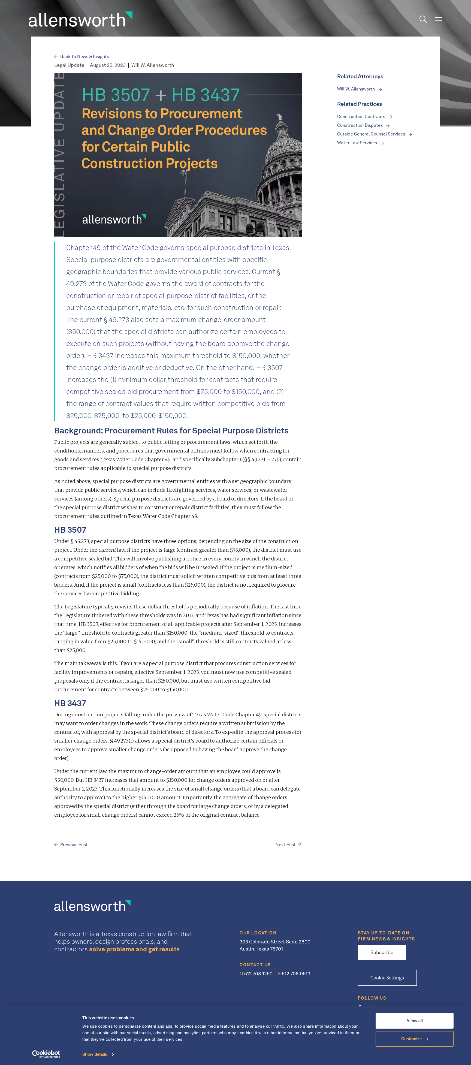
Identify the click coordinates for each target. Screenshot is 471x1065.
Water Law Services (357, 142)
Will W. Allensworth (356, 89)
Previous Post (74, 844)
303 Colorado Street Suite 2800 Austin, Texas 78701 (275, 945)
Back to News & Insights (84, 56)
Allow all (414, 1020)
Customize (411, 1038)
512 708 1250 (256, 974)
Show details (94, 1054)
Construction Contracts (361, 116)
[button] (438, 19)
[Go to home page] (80, 18)
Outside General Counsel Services (371, 134)
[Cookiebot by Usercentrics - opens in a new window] (46, 1054)
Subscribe (381, 952)
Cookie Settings (387, 977)
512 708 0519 (294, 974)
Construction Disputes (360, 125)
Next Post (286, 844)
